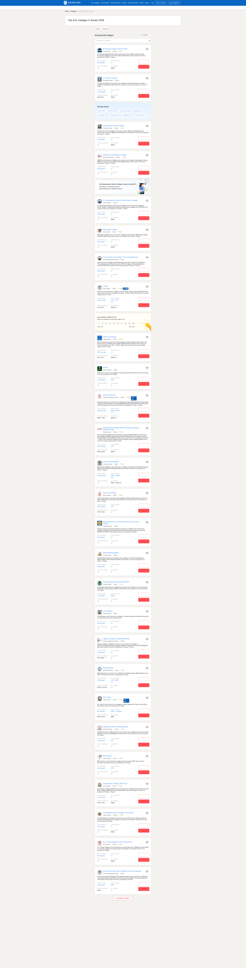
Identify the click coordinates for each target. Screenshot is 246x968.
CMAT (113, 475)
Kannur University (109, 493)
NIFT (112, 768)
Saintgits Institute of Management (115, 727)
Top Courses (105, 3)
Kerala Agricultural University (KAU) (116, 582)
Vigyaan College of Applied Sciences (116, 639)
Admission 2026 (133, 3)
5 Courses (101, 242)
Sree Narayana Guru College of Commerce (118, 813)
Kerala (105, 29)
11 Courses (101, 92)
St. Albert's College (110, 78)
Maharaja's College (110, 229)
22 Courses (101, 475)
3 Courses (101, 566)
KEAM (113, 410)
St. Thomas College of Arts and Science (117, 842)
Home (67, 11)
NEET (112, 380)
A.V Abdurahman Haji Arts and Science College (120, 200)
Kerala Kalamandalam (111, 553)
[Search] (152, 3)
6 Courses (101, 214)
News (141, 3)
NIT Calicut (107, 697)
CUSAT (105, 286)
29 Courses (101, 352)
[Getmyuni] (72, 3)
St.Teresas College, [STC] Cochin (115, 49)
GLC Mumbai (107, 611)
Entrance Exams (116, 3)
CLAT (116, 300)
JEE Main (119, 711)
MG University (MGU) (111, 462)
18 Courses (101, 300)
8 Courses (101, 711)
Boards (124, 3)
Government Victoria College (113, 126)
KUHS (105, 367)
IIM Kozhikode (108, 668)
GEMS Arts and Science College (114, 155)
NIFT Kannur (107, 756)
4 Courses (101, 768)
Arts (97, 29)
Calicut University (109, 337)
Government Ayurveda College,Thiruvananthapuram (122, 871)
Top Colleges (95, 3)
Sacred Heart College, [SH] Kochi (115, 783)
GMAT (117, 680)
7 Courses (101, 139)
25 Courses (101, 507)
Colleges (73, 11)
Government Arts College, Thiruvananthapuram (120, 257)
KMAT (118, 410)
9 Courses (101, 63)
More (146, 3)
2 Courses (101, 740)
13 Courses (101, 380)
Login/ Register (174, 3)
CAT (112, 300)
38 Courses (101, 411)
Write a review (160, 3)
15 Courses (101, 446)
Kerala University (109, 395)
